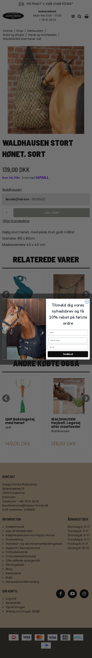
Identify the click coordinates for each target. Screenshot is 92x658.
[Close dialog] (87, 302)
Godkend (68, 354)
